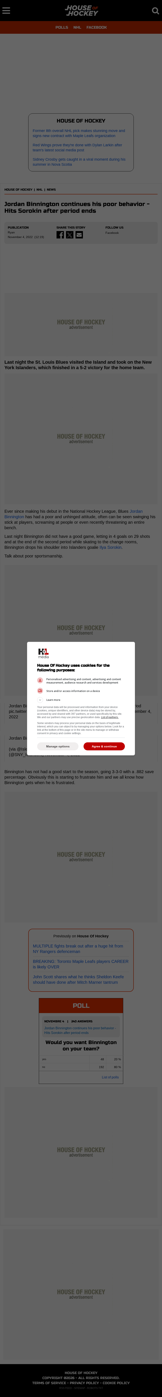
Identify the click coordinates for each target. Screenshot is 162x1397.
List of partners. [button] (110, 717)
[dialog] (81, 698)
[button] (81, 700)
